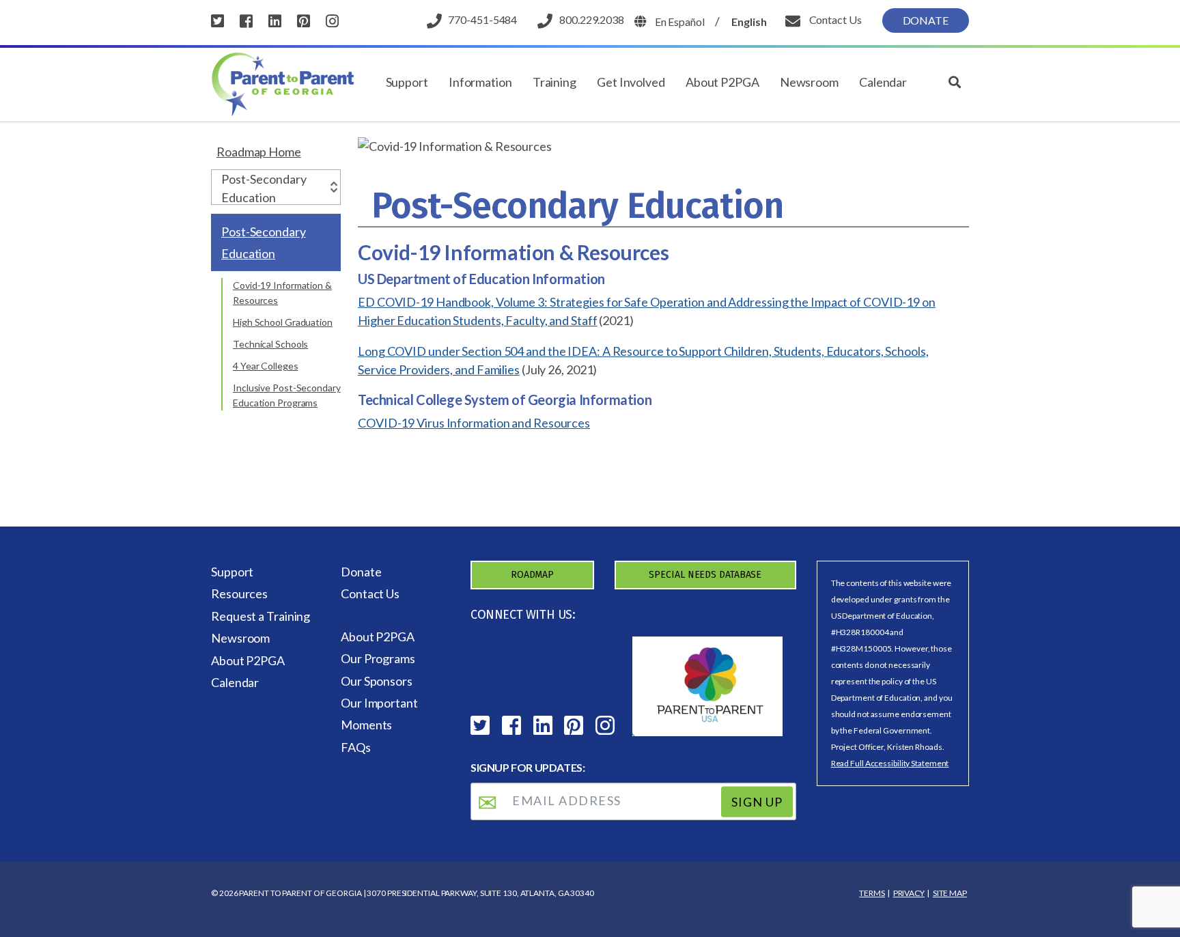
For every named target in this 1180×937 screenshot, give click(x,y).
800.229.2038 (591, 19)
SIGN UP (757, 801)
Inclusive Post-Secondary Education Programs (287, 395)
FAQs (356, 747)
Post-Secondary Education (263, 242)
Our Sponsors (376, 680)
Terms (872, 893)
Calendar (883, 81)
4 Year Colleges (265, 366)
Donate (926, 20)
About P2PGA (722, 81)
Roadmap (532, 575)
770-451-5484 (482, 19)
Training (554, 81)
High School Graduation (283, 322)
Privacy (909, 893)
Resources (239, 593)
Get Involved (631, 81)
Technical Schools (270, 344)
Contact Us (834, 19)
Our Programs (378, 658)
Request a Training (260, 616)
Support (407, 81)
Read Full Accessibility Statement (890, 763)
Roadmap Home (258, 151)
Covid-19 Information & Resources (282, 292)
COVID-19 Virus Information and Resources (474, 422)
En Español (680, 21)
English (748, 21)
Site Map (950, 893)
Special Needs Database (705, 575)
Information (480, 81)
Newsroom (809, 81)
